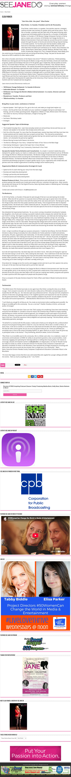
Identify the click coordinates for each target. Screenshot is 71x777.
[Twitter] (35, 376)
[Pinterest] (38, 376)
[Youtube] (41, 376)
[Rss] (29, 376)
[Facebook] (32, 376)
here (6, 186)
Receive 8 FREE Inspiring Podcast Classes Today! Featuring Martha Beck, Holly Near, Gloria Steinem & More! (36, 387)
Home (1, 12)
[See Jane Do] (35, 4)
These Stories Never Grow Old (8, 738)
